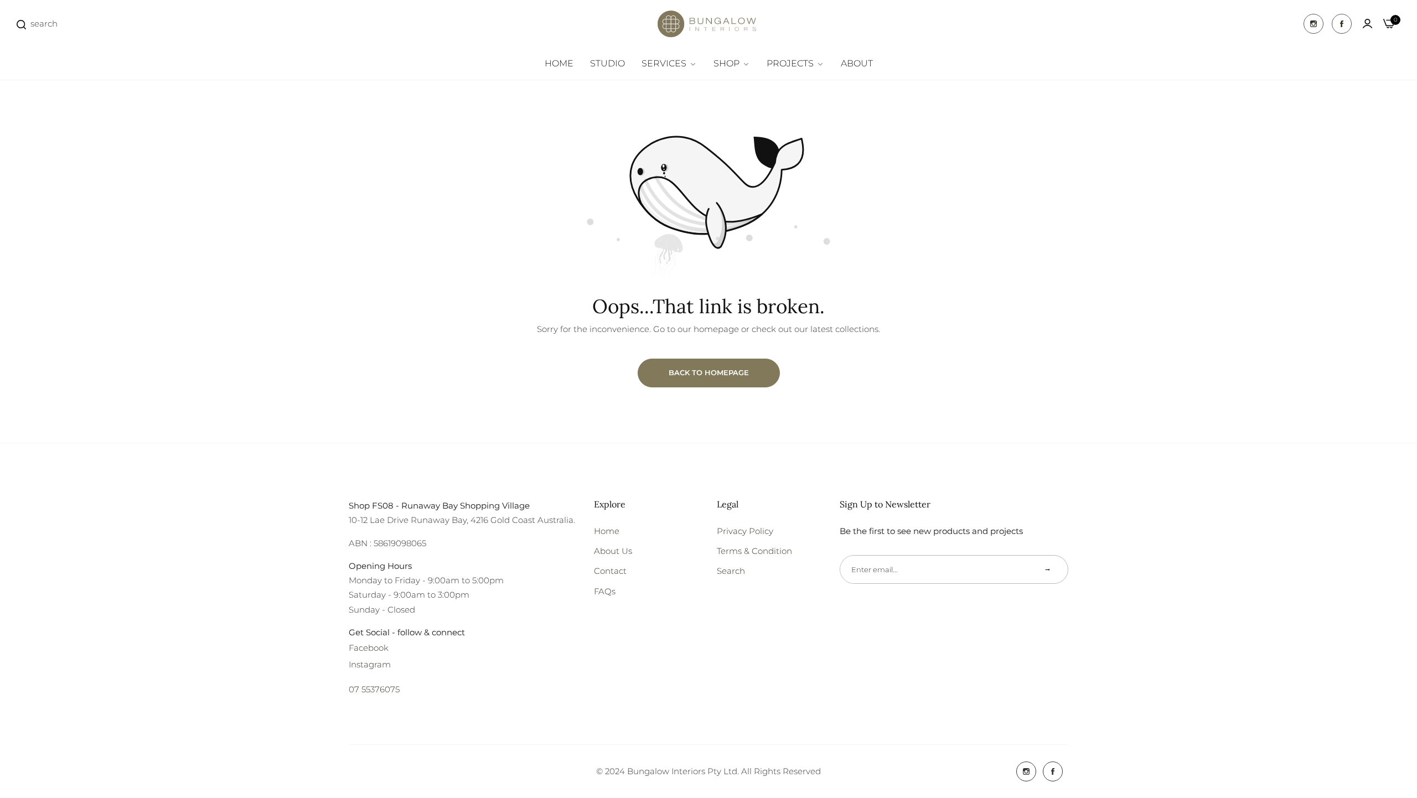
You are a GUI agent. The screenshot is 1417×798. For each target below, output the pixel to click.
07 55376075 (374, 689)
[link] (669, 63)
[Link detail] (1313, 24)
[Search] (21, 23)
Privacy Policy (745, 531)
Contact (610, 571)
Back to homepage (709, 372)
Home (606, 531)
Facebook (369, 647)
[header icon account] (1367, 24)
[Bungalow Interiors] (708, 24)
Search (731, 571)
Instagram (370, 664)
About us (613, 551)
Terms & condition (754, 551)
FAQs (605, 591)
